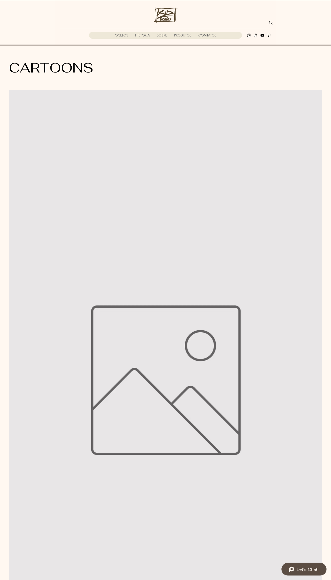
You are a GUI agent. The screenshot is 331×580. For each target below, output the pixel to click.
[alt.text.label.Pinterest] (269, 35)
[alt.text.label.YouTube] (262, 35)
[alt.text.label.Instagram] (249, 35)
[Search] (271, 22)
